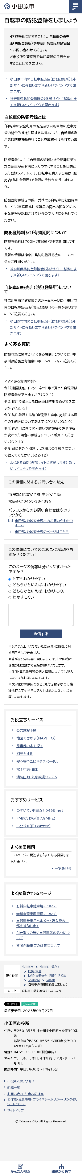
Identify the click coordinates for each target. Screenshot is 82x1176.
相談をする (24, 753)
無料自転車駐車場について (36, 914)
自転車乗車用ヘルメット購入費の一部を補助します (42, 923)
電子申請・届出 (27, 769)
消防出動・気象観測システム (36, 777)
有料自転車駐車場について (36, 906)
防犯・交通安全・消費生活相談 (47, 975)
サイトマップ (15, 1110)
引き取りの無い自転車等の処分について (43, 935)
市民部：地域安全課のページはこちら (42, 531)
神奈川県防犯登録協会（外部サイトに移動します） (43, 102)
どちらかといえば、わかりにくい (39, 591)
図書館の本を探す (29, 746)
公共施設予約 (26, 730)
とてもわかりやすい (29, 579)
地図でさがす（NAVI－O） (36, 738)
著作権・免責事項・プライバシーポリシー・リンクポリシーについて (42, 1102)
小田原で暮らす (50, 966)
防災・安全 (34, 971)
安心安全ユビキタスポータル (37, 761)
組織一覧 (13, 1087)
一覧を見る (63, 868)
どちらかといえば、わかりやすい (39, 585)
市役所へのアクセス (20, 1081)
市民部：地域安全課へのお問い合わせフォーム (44, 523)
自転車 (50, 980)
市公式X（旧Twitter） (33, 826)
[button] (75, 6)
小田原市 (19, 6)
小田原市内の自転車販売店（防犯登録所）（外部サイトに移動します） (43, 85)
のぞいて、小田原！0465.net (39, 810)
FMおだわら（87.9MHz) (36, 818)
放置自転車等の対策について (38, 945)
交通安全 (34, 980)
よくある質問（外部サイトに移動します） (42, 465)
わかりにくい (23, 597)
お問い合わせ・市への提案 (25, 1093)
